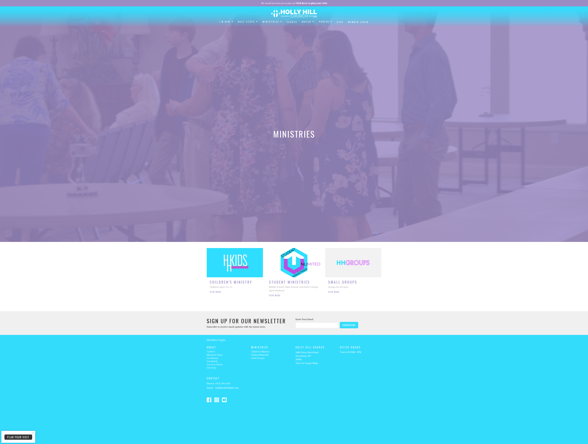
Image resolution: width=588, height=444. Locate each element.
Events (292, 22)
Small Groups (257, 358)
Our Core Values (215, 364)
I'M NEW (224, 21)
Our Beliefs (212, 361)
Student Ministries (260, 355)
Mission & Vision (214, 355)
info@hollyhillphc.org (227, 387)
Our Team (211, 367)
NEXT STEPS (246, 21)
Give (340, 22)
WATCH (306, 21)
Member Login (358, 22)
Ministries (271, 21)
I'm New (211, 351)
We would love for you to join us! (294, 3)
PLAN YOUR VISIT (18, 437)
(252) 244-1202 (222, 383)
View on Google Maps (307, 363)
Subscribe (349, 325)
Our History (212, 358)
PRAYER (324, 21)
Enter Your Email (304, 319)
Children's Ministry (260, 351)
